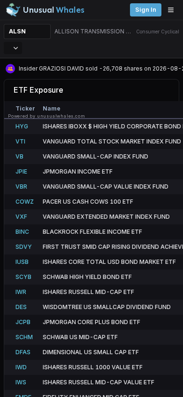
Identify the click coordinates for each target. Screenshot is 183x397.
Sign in (145, 9)
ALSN (17, 31)
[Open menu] (173, 10)
